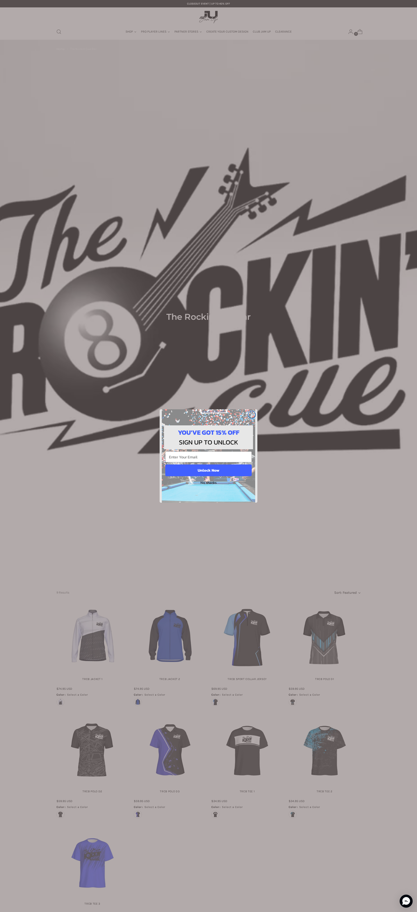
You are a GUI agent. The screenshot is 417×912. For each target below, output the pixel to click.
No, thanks (208, 482)
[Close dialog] (252, 415)
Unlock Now (208, 470)
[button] (406, 901)
